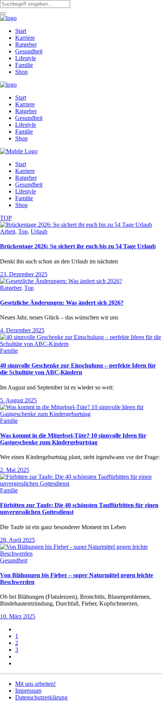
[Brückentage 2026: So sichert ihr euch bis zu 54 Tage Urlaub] (76, 224)
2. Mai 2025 (14, 470)
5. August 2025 (18, 400)
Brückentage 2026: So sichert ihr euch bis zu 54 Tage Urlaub (78, 246)
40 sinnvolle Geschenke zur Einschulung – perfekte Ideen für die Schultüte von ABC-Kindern (78, 368)
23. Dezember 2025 (23, 274)
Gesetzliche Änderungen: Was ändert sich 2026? (62, 302)
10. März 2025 (17, 616)
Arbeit (7, 231)
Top (23, 231)
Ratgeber (10, 288)
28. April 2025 (17, 540)
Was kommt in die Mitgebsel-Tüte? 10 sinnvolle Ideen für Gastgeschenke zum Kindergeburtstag (73, 438)
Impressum (28, 690)
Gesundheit (13, 560)
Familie (9, 350)
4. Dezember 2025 (22, 330)
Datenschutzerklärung (41, 697)
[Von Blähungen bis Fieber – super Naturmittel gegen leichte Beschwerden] (81, 553)
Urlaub (39, 231)
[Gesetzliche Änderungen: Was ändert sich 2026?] (61, 281)
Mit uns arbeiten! (35, 684)
